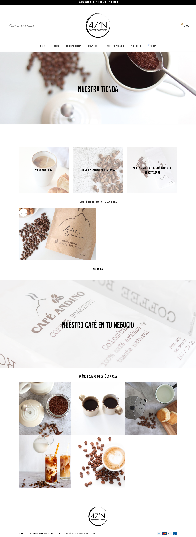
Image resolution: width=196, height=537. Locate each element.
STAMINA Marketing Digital (42, 533)
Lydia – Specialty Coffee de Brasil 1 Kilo (57, 228)
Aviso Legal (61, 533)
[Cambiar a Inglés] (152, 46)
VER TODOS (98, 268)
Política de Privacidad (77, 533)
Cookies (92, 533)
